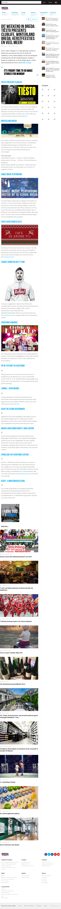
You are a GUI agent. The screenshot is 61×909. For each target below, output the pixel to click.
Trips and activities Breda (7, 879)
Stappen (24, 860)
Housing (3, 889)
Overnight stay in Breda (28, 865)
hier (36, 495)
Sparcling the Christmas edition (15, 454)
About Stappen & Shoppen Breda (9, 862)
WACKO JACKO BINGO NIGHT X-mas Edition (17, 428)
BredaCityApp (26, 63)
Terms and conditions (29, 905)
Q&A (2, 896)
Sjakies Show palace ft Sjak (13, 261)
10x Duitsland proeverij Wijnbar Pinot (12, 684)
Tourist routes (4, 881)
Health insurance (5, 892)
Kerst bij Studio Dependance (13, 408)
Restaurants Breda (26, 862)
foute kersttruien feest (11, 221)
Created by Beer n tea (55, 905)
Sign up (50, 2)
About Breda (4, 897)
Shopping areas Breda (47, 864)
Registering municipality (7, 891)
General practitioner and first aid (9, 894)
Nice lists (44, 879)
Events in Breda (25, 875)
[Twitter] (49, 854)
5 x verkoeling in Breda (7, 782)
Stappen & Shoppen (6, 860)
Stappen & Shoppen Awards (8, 867)
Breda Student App (6, 865)
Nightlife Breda (25, 864)
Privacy (20, 905)
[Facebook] (45, 854)
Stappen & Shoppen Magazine (8, 864)
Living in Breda (5, 886)
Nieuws (44, 873)
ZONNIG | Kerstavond (10, 388)
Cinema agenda (25, 877)
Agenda (24, 873)
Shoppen (44, 860)
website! (24, 116)
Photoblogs (45, 882)
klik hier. (17, 404)
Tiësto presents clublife (11, 82)
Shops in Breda (46, 862)
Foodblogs (44, 877)
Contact (3, 869)
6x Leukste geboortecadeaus (10, 813)
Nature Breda (4, 882)
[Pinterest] (55, 854)
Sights (3, 873)
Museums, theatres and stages (9, 877)
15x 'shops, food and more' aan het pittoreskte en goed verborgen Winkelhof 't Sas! (19, 716)
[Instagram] (52, 854)
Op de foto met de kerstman (13, 365)
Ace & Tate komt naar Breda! (9, 845)
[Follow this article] (29, 19)
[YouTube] (58, 854)
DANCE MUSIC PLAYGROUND (11, 174)
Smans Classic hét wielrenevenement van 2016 (16, 557)
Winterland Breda (9, 120)
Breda (45, 906)
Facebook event (8, 257)
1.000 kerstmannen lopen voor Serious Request (16, 621)
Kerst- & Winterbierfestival (13, 480)
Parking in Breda (46, 865)
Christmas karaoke (9, 322)
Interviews (44, 881)
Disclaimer (38, 905)
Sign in (44, 2)
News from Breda (46, 875)
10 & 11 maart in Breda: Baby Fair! (11, 653)
